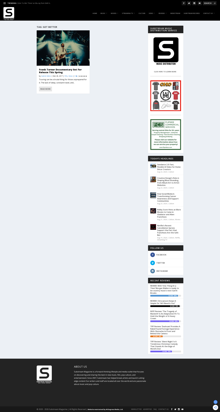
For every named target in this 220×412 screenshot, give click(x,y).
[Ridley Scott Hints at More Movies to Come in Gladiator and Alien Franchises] (153, 211)
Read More (45, 89)
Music (102, 13)
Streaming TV (127, 13)
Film (66, 76)
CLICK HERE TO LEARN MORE (165, 72)
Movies (113, 13)
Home (95, 13)
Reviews (162, 13)
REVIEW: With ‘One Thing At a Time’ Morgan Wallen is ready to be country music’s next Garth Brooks (164, 289)
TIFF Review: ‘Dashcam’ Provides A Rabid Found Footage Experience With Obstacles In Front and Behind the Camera (165, 330)
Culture (142, 13)
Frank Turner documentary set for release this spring (60, 71)
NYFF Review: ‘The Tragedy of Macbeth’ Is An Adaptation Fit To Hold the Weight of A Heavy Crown (165, 315)
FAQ (155, 409)
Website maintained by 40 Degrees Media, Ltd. (105, 409)
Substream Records (192, 13)
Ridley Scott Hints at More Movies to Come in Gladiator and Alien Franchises (169, 213)
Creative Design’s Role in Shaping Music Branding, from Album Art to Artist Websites (168, 181)
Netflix (177, 238)
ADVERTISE (147, 409)
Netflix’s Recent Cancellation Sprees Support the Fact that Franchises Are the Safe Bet (167, 230)
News (71, 76)
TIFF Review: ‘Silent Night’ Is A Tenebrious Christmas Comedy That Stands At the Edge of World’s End (164, 345)
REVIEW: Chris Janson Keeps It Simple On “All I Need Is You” (163, 302)
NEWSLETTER (136, 409)
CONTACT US (163, 409)
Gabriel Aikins (46, 76)
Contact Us (208, 13)
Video (151, 13)
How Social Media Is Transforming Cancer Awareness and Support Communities (168, 197)
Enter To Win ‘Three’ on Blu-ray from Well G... (34, 3)
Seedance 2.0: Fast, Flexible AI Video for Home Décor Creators (169, 167)
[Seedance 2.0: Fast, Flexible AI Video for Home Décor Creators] (153, 166)
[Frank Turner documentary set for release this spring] (63, 48)
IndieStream (175, 13)
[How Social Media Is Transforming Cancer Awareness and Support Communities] (153, 195)
